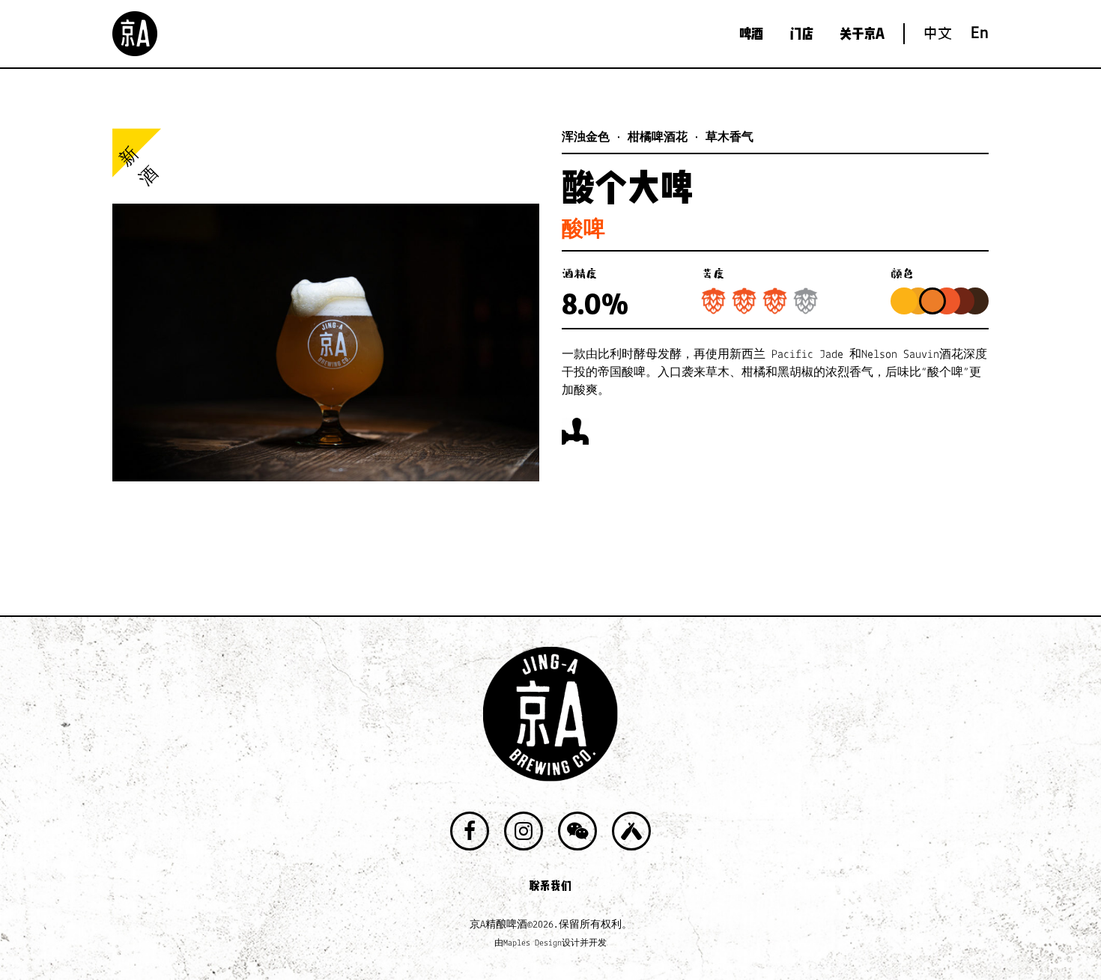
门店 (801, 34)
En (980, 34)
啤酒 (751, 34)
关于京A (862, 34)
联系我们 (550, 885)
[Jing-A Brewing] (134, 33)
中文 (937, 33)
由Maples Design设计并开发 (550, 943)
